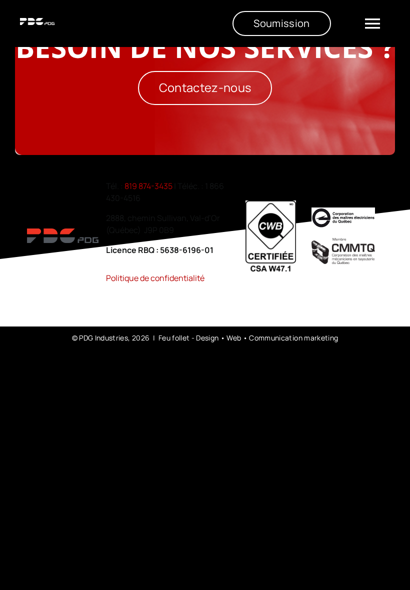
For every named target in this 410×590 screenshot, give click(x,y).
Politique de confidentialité (155, 278)
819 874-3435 (148, 186)
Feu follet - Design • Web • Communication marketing (248, 337)
